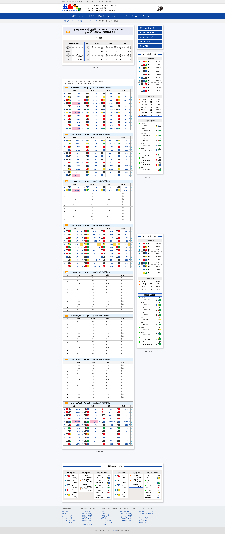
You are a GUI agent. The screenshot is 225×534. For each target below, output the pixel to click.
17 (114, 103)
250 (126, 106)
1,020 (126, 244)
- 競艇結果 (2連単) (86, 518)
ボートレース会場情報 (68, 520)
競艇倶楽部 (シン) (67, 511)
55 (82, 128)
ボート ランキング (145, 41)
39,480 (77, 113)
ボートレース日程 (67, 522)
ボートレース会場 (77, 21)
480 (111, 425)
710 (111, 231)
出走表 (103, 511)
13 (82, 169)
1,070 (95, 250)
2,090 (95, 109)
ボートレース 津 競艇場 (91, 21)
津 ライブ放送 (144, 46)
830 (96, 444)
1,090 (78, 425)
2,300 (78, 153)
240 (126, 172)
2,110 (126, 190)
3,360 (111, 175)
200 (126, 434)
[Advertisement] (98, 73)
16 (99, 103)
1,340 (126, 144)
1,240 (78, 94)
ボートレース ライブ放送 (146, 511)
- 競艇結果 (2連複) (86, 520)
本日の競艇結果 (86, 511)
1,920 (78, 116)
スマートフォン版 (144, 518)
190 (111, 163)
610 (95, 254)
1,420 (111, 254)
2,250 (95, 113)
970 (96, 140)
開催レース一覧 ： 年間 (147, 28)
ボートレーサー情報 (106, 522)
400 (111, 94)
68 (82, 421)
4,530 (111, 128)
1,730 (77, 241)
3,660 (125, 113)
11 (82, 96)
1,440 (111, 244)
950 (78, 260)
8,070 (111, 190)
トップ (66, 16)
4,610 (78, 144)
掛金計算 (103, 518)
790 (96, 97)
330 (111, 166)
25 (114, 112)
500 (111, 116)
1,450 (95, 100)
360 (96, 119)
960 (111, 409)
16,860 (77, 128)
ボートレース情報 (67, 518)
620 (96, 106)
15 (82, 253)
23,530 (77, 190)
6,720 (95, 190)
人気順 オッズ (66, 514)
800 (95, 238)
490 (111, 122)
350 (111, 119)
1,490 (111, 415)
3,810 (78, 169)
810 (78, 263)
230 (126, 163)
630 (111, 235)
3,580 (77, 235)
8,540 (111, 113)
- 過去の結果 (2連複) (126, 520)
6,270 (77, 231)
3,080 (125, 128)
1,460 (95, 128)
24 (82, 231)
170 (126, 94)
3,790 (77, 257)
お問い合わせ (143, 520)
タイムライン (85, 522)
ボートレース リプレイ (146, 514)
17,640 (77, 103)
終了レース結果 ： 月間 (147, 32)
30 (82, 100)
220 (126, 187)
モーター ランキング (146, 37)
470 (111, 125)
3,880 (111, 103)
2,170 (78, 428)
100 (82, 112)
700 (111, 97)
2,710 (125, 103)
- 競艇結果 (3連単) (86, 514)
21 (82, 109)
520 (96, 150)
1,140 (95, 169)
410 (111, 147)
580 (126, 231)
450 (96, 434)
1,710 (111, 156)
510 (96, 409)
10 (114, 100)
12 (64, 128)
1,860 (77, 238)
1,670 (78, 444)
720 (126, 97)
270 (96, 166)
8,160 (77, 247)
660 (96, 412)
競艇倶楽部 (67, 21)
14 (129, 112)
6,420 (78, 100)
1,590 (125, 100)
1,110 (78, 106)
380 (111, 159)
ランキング (104, 524)
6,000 (78, 156)
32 (82, 247)
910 (126, 169)
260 (111, 187)
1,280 (111, 412)
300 (96, 156)
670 (111, 428)
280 (126, 166)
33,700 (77, 422)
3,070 (77, 244)
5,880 (78, 109)
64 (82, 103)
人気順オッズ (105, 516)
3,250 (77, 254)
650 (96, 187)
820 (78, 266)
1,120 (78, 122)
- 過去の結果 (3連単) (126, 514)
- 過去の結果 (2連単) (126, 518)
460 (126, 122)
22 (82, 156)
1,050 (78, 119)
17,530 (77, 175)
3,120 (78, 409)
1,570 (95, 175)
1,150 (78, 172)
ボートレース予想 (67, 516)
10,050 (95, 422)
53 (82, 190)
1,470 (111, 140)
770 (96, 116)
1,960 (78, 441)
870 (96, 428)
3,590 (111, 422)
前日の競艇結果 (124, 511)
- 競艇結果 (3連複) (86, 516)
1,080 (111, 169)
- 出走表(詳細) (105, 514)
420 (126, 235)
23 (82, 412)
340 (126, 116)
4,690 (78, 415)
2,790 (111, 247)
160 (126, 159)
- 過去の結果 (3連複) (126, 516)
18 (114, 128)
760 (78, 166)
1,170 (111, 109)
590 (126, 428)
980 (78, 147)
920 (78, 438)
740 (95, 247)
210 (96, 159)
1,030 (95, 125)
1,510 (78, 163)
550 (111, 238)
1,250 (126, 140)
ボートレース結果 (86, 524)
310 (126, 125)
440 (126, 238)
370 (96, 153)
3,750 (95, 231)
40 (82, 175)
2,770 (95, 103)
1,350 (125, 109)
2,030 (111, 100)
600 (96, 172)
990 (111, 144)
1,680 (78, 125)
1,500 (95, 144)
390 (96, 94)
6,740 (78, 412)
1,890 (95, 235)
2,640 (78, 97)
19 (100, 421)
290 (111, 106)
